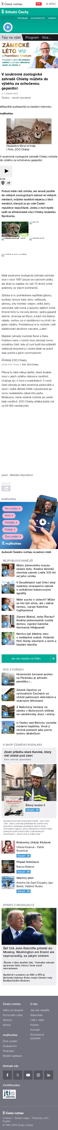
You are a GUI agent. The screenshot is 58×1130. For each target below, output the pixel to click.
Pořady (9, 529)
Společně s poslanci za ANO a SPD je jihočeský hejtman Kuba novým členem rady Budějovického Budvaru (27, 977)
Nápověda (36, 1015)
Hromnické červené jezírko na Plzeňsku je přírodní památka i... (34, 678)
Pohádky (10, 522)
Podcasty (8, 1051)
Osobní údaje (22, 1118)
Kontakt (35, 1029)
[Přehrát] (6, 171)
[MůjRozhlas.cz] (6, 113)
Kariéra (34, 1024)
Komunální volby (13, 1015)
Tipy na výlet (11, 37)
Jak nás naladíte (39, 1010)
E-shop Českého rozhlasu (22, 744)
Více (47, 37)
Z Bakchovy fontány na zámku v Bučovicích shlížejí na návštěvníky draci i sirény (35, 710)
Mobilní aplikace (12, 1055)
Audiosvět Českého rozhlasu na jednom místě (26, 552)
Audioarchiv (38, 18)
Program (22, 18)
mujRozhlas (8, 499)
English (6, 1121)
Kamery (52, 18)
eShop (7, 1024)
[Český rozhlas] (12, 4)
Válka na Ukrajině (13, 1010)
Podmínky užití (40, 1118)
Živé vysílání (11, 536)
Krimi (8, 515)
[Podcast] (3, 183)
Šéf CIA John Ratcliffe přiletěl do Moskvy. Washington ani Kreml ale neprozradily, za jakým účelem (28, 952)
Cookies (7, 1118)
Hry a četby (11, 508)
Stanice (7, 1020)
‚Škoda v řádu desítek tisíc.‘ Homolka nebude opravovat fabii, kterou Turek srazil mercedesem (28, 965)
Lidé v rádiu (37, 1020)
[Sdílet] (9, 183)
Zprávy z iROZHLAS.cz (18, 905)
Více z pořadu (13, 669)
